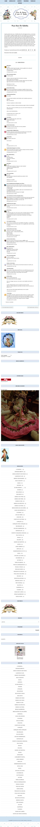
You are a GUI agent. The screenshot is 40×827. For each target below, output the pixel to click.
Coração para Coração (19, 523)
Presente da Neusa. (19, 571)
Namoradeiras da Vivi (19, 551)
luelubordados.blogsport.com (12, 148)
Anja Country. (19, 480)
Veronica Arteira (10, 238)
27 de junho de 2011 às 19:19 (12, 152)
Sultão (19, 585)
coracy (8, 293)
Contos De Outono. (19, 519)
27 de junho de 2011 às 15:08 (12, 122)
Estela (8, 210)
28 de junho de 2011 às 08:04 (12, 193)
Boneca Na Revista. (19, 503)
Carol (8, 117)
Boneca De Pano (19, 496)
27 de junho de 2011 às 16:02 (12, 134)
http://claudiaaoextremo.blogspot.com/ (14, 183)
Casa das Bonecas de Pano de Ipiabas (14, 195)
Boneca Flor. (19, 501)
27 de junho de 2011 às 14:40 (12, 92)
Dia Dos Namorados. (19, 528)
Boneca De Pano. (19, 498)
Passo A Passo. (20, 784)
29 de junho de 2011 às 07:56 (12, 207)
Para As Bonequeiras (19, 564)
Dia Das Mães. (20, 734)
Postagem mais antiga (33, 307)
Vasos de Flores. (20, 811)
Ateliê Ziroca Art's (10, 203)
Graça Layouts (30, 820)
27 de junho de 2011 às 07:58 (12, 72)
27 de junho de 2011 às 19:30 (12, 161)
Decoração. (19, 526)
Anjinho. (19, 485)
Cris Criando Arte (10, 221)
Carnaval (20, 713)
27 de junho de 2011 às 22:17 (12, 171)
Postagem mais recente (7, 307)
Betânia (8, 276)
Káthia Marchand (10, 94)
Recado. (19, 576)
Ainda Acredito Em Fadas (20, 670)
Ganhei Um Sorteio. (20, 750)
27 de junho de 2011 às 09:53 (12, 85)
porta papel (19, 596)
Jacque (8, 136)
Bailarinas (19, 492)
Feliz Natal (19, 535)
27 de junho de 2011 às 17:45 (12, 145)
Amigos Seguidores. (19, 478)
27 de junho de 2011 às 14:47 (12, 115)
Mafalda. (19, 548)
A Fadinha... (19, 469)
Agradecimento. (19, 471)
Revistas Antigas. (19, 578)
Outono (19, 560)
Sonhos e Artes (9, 263)
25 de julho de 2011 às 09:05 (11, 299)
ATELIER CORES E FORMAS (11, 130)
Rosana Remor (9, 87)
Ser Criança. (19, 582)
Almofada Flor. (19, 476)
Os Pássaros (20, 775)
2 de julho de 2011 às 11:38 (11, 266)
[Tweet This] (29, 50)
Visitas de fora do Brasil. (20, 813)
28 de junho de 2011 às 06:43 (12, 181)
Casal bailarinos (19, 510)
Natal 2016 (20, 766)
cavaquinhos (3, 639)
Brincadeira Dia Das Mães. (20, 711)
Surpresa (19, 587)
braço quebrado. (19, 594)
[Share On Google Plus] (33, 50)
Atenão (19, 489)
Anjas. (20, 679)
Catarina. (19, 512)
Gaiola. (19, 537)
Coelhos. (19, 517)
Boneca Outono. (19, 505)
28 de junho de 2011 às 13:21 (12, 201)
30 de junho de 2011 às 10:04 (12, 244)
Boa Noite (19, 494)
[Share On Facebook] (31, 50)
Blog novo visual (20, 693)
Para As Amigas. (19, 562)
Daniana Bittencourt (10, 228)
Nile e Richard (9, 154)
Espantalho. (19, 530)
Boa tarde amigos (4, 389)
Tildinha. (19, 589)
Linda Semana (19, 546)
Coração (19, 521)
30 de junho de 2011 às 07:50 (12, 236)
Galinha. (19, 539)
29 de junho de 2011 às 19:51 (12, 226)
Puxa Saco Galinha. (13, 52)
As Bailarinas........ (19, 487)
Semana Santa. (19, 580)
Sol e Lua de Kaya (10, 255)
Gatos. (19, 544)
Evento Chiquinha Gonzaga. (20, 741)
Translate (9, 356)
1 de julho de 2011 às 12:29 (11, 260)
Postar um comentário (9, 302)
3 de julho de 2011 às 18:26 (11, 273)
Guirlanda (20, 754)
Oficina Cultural (19, 555)
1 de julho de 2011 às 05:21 (11, 253)
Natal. (19, 553)
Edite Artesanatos (10, 74)
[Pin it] (35, 50)
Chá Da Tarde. (19, 514)
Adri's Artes (9, 173)
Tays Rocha (9, 268)
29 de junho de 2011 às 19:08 (12, 218)
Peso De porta (19, 569)
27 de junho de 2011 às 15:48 (12, 128)
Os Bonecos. (19, 557)
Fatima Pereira (9, 124)
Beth (7, 65)
